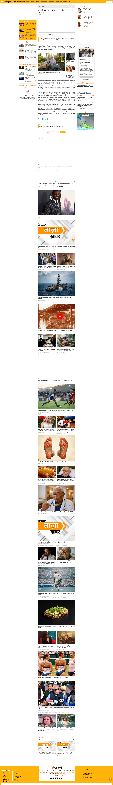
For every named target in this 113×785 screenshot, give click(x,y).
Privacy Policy (17, 777)
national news (53, 126)
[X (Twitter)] (73, 21)
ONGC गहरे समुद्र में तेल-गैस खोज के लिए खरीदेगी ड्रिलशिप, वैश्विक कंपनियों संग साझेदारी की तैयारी (85, 105)
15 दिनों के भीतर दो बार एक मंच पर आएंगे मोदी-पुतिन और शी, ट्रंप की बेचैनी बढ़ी (88, 24)
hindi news (46, 126)
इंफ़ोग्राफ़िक (5, 776)
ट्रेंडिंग (27, 42)
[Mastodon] (62, 778)
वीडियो (4, 775)
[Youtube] (60, 778)
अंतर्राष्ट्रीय (19, 1)
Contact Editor (86, 778)
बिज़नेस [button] (23, 1)
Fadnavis (41, 126)
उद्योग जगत (92, 108)
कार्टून (4, 778)
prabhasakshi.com (60, 773)
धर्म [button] (69, 1)
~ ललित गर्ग (85, 12)
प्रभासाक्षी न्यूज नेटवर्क (41, 34)
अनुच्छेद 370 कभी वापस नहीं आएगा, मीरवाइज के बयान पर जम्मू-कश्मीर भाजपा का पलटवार (47, 753)
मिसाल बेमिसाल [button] (44, 1)
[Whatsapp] (48, 119)
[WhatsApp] (73, 24)
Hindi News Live (70, 772)
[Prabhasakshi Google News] (74, 35)
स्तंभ (85, 6)
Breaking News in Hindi (52, 772)
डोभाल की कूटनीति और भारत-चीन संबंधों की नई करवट (87, 10)
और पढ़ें (34, 99)
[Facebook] (73, 19)
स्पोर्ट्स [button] (27, 1)
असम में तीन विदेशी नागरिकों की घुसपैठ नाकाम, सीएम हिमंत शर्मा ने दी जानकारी (64, 753)
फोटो (4, 773)
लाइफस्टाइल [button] (51, 1)
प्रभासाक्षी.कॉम (42, 770)
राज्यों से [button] (32, 1)
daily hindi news (60, 126)
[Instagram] (58, 778)
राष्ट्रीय (15, 1)
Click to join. (51, 122)
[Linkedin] (56, 778)
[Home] (39, 6)
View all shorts (86, 79)
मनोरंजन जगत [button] (59, 1)
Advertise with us (17, 776)
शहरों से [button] (37, 1)
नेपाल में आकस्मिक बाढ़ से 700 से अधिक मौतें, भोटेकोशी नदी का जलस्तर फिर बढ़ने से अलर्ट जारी (85, 99)
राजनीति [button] (65, 1)
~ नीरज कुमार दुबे (86, 20)
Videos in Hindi (62, 772)
